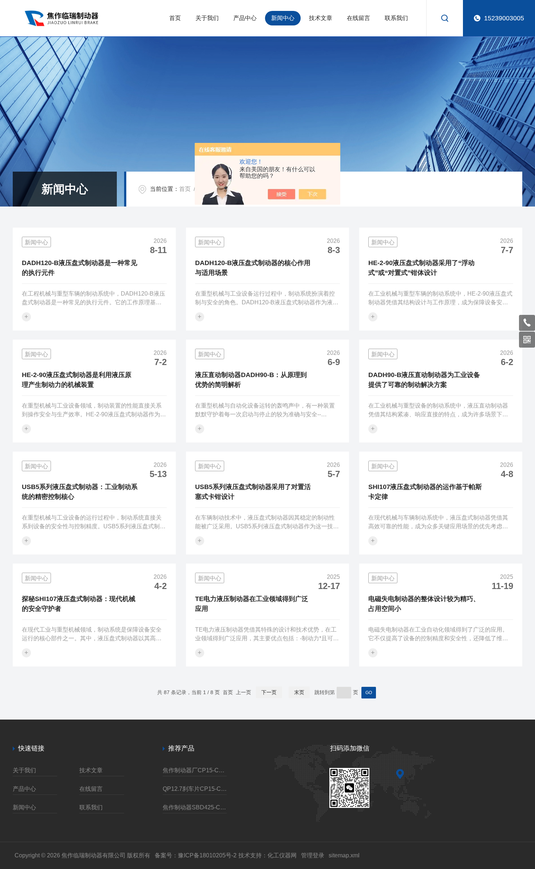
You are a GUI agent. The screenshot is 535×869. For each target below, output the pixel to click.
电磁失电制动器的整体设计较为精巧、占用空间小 (424, 603)
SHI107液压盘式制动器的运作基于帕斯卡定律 (425, 491)
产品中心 (245, 18)
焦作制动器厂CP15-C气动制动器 (195, 770)
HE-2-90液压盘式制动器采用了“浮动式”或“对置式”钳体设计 (421, 267)
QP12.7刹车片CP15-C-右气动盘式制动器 (195, 789)
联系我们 (396, 18)
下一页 (269, 692)
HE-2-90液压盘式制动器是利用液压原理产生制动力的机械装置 (76, 379)
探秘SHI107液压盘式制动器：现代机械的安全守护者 (78, 603)
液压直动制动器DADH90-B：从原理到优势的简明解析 (251, 379)
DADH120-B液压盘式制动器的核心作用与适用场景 (252, 267)
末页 (299, 692)
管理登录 (312, 855)
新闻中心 (282, 18)
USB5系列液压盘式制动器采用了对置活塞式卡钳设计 (253, 491)
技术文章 (320, 18)
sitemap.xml (344, 855)
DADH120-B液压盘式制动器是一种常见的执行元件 (79, 267)
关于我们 (207, 18)
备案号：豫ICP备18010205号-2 (196, 855)
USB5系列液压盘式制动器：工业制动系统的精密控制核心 (80, 491)
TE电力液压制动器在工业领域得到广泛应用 (251, 603)
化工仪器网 (282, 855)
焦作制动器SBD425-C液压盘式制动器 (195, 807)
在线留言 (358, 18)
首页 (175, 18)
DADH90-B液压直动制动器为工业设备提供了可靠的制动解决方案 (424, 379)
